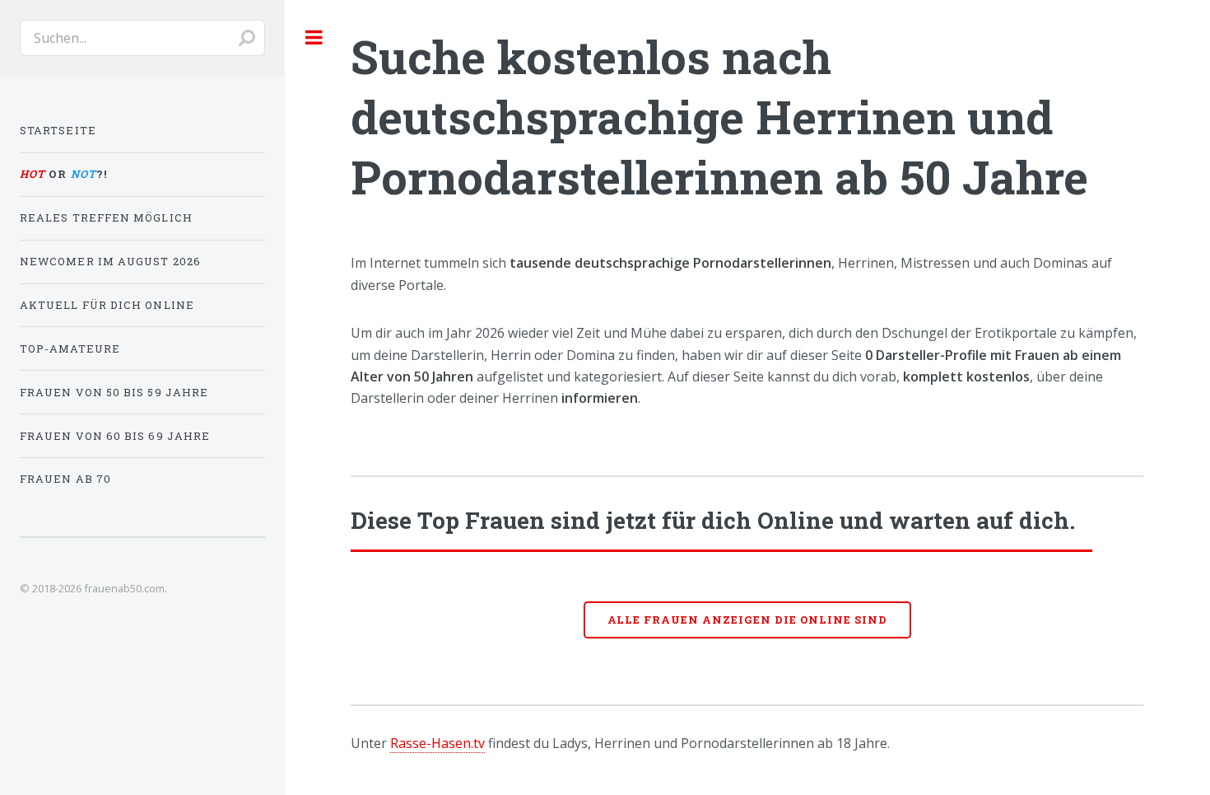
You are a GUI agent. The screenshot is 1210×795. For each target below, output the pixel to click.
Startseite (58, 130)
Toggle (314, 37)
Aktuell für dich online (107, 304)
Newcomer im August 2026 (110, 261)
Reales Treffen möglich (106, 217)
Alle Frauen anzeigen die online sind (747, 619)
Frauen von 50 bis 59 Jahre (114, 392)
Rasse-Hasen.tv (437, 743)
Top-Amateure (70, 348)
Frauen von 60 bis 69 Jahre (115, 435)
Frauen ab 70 (65, 478)
